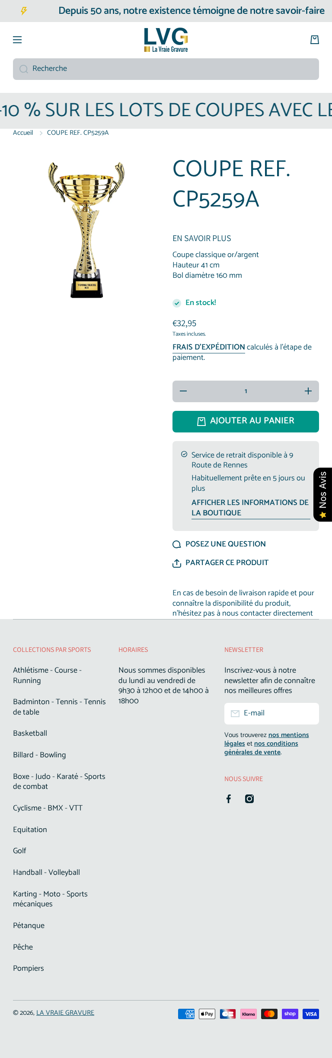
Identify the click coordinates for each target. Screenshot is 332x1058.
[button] (220, 563)
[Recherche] (20, 69)
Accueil (23, 133)
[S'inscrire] (308, 713)
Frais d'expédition (208, 348)
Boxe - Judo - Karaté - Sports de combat (59, 782)
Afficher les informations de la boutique (250, 508)
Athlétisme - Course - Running (47, 675)
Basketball (30, 733)
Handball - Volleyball (46, 872)
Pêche (23, 947)
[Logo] (166, 40)
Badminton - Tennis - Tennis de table (59, 707)
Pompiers (28, 968)
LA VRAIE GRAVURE (65, 1012)
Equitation (30, 829)
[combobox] (166, 69)
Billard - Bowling (39, 755)
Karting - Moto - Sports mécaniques (50, 899)
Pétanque (29, 925)
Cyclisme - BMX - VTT (48, 808)
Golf (19, 851)
